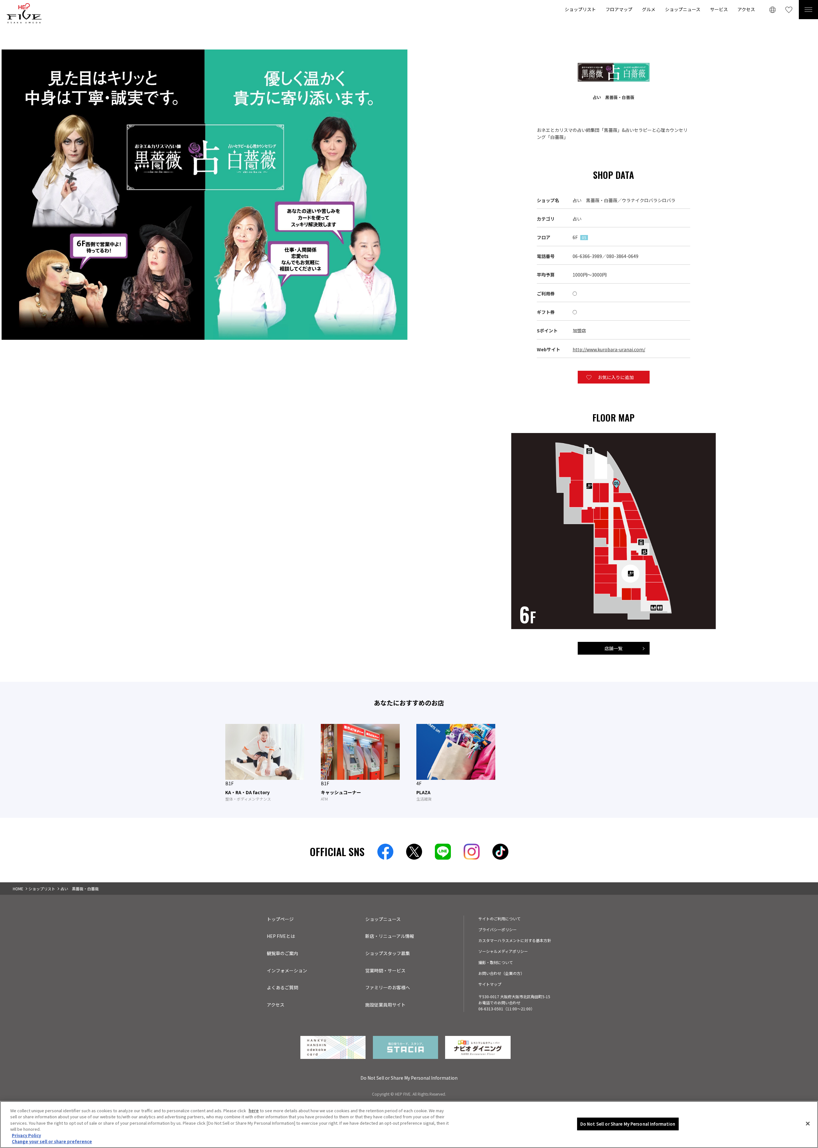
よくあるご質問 (282, 987)
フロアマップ (619, 9)
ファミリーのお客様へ (387, 987)
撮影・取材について (495, 962)
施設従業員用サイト (385, 1004)
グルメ (648, 9)
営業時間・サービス (385, 970)
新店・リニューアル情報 (389, 936)
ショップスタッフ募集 (387, 953)
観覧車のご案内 (282, 953)
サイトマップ (489, 984)
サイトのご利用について (499, 918)
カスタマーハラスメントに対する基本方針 (514, 940)
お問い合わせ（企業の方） (501, 973)
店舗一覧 (613, 648)
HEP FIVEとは (281, 936)
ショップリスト (580, 9)
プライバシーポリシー (497, 929)
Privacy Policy (26, 1135)
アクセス (746, 9)
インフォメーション (287, 970)
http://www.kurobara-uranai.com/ (609, 349)
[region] (409, 1124)
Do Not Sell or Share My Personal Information (627, 1124)
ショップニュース (682, 9)
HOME (18, 888)
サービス (719, 9)
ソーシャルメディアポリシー (503, 951)
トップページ (280, 919)
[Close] (808, 1124)
